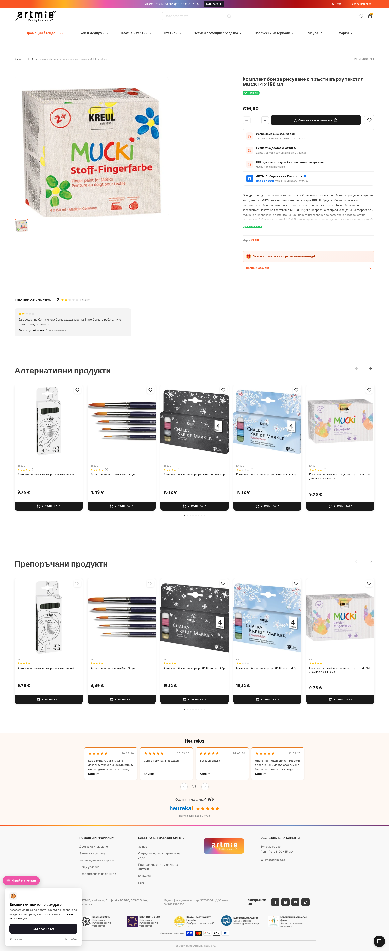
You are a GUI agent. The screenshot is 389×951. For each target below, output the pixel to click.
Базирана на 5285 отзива (194, 816)
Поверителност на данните (97, 873)
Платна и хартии (134, 33)
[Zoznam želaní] (361, 16)
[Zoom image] (92, 154)
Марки (344, 33)
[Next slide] (370, 368)
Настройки (70, 939)
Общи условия (89, 867)
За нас (142, 846)
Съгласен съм (43, 929)
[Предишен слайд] (22, 423)
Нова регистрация (360, 4)
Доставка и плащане (93, 846)
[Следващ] (205, 786)
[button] (184, 515)
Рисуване (314, 33)
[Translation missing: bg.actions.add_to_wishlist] (77, 390)
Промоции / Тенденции (44, 33)
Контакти (144, 876)
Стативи (170, 33)
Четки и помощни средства (216, 33)
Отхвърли (16, 939)
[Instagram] (285, 902)
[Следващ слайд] (75, 423)
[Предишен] (184, 786)
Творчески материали (272, 33)
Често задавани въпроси (96, 860)
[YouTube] (295, 902)
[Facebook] (275, 902)
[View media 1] (21, 226)
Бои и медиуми (92, 33)
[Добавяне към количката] (49, 505)
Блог (141, 882)
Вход (338, 4)
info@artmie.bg (275, 859)
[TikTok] (305, 902)
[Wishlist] (369, 120)
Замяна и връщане (92, 853)
